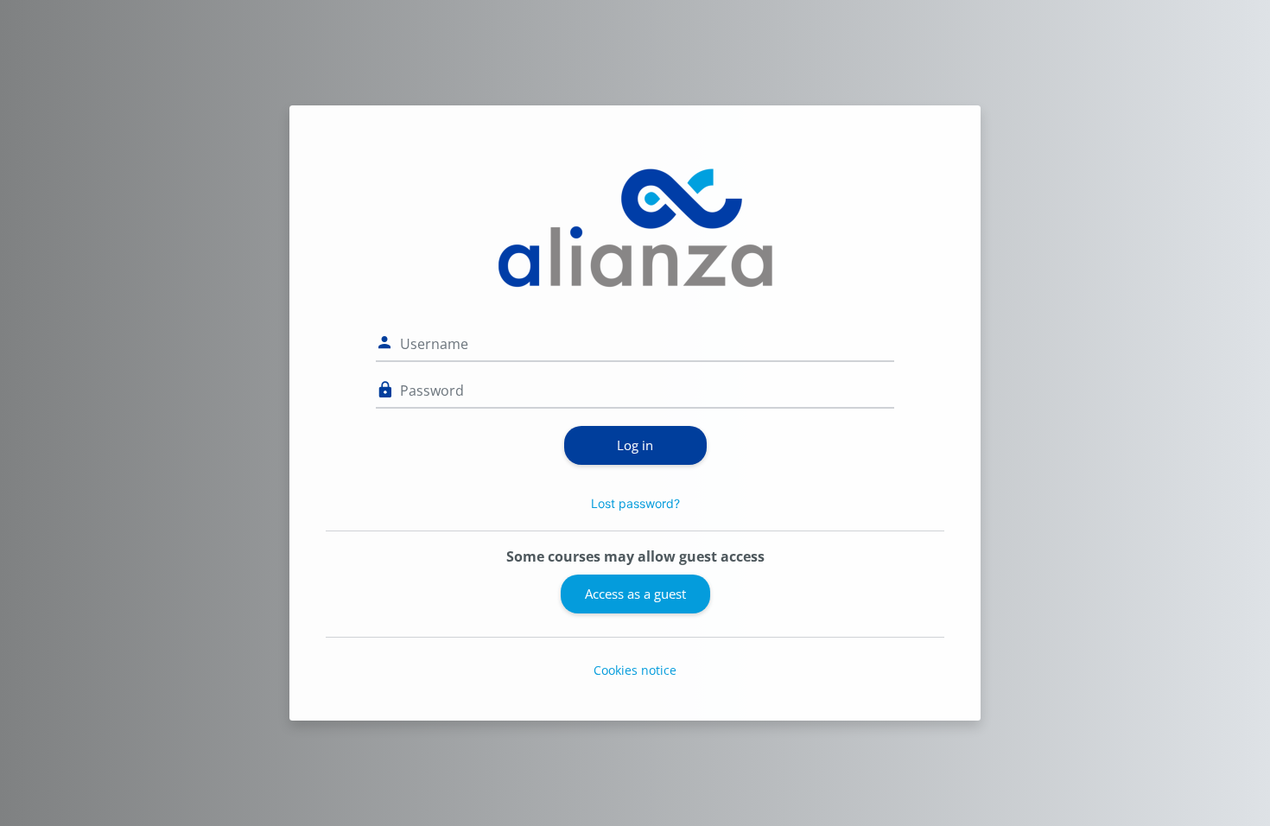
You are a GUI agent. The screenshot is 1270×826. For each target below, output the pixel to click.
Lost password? (635, 503)
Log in (635, 445)
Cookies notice (635, 670)
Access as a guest (635, 593)
